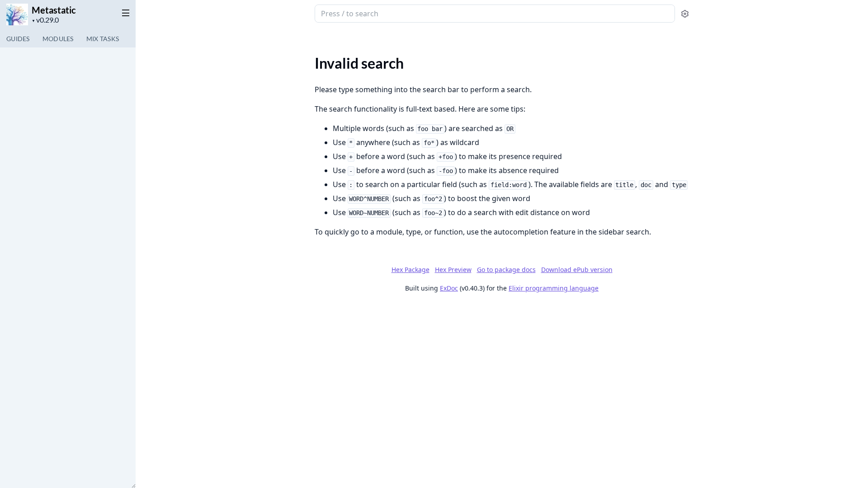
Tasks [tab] (102, 38)
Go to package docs (506, 269)
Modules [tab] (58, 38)
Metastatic (54, 10)
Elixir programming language (554, 288)
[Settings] (684, 14)
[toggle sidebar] (124, 12)
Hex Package (410, 269)
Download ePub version (577, 269)
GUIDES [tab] (18, 38)
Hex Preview (453, 269)
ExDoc (449, 288)
